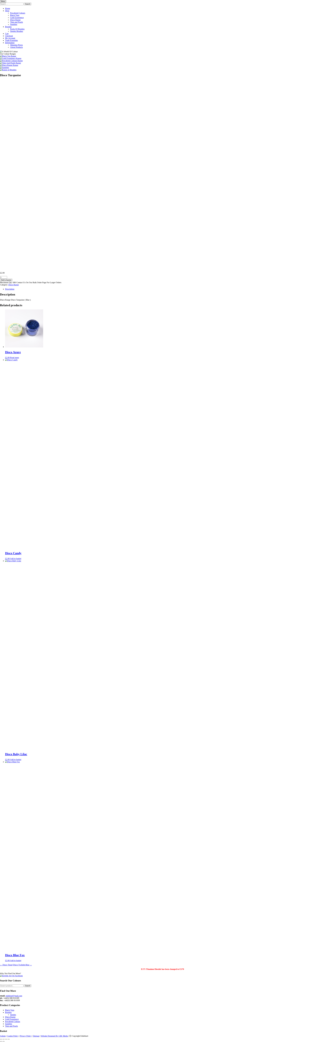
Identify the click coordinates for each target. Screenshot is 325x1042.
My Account (10, 38)
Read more (14, 357)
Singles (13, 1015)
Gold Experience (17, 17)
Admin (3, 1036)
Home (7, 8)
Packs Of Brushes (17, 29)
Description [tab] (9, 289)
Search (27, 986)
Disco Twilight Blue (22, 965)
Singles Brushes (16, 31)
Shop (7, 11)
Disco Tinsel (6, 965)
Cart (7, 33)
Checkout (9, 36)
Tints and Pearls (16, 22)
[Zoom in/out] (1, 1039)
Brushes (8, 27)
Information (9, 43)
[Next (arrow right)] (4, 1041)
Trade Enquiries (11, 40)
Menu (3, 1)
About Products (16, 47)
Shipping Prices (16, 45)
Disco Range (15, 20)
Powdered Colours (17, 13)
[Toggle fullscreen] (4, 1039)
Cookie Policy (12, 1036)
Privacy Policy (25, 1036)
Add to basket (6, 280)
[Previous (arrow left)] (1, 1041)
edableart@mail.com (14, 996)
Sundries (13, 24)
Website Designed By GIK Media (54, 1036)
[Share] (6, 1039)
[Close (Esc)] (9, 1039)
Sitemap (36, 1036)
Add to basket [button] (15, 558)
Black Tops (14, 15)
